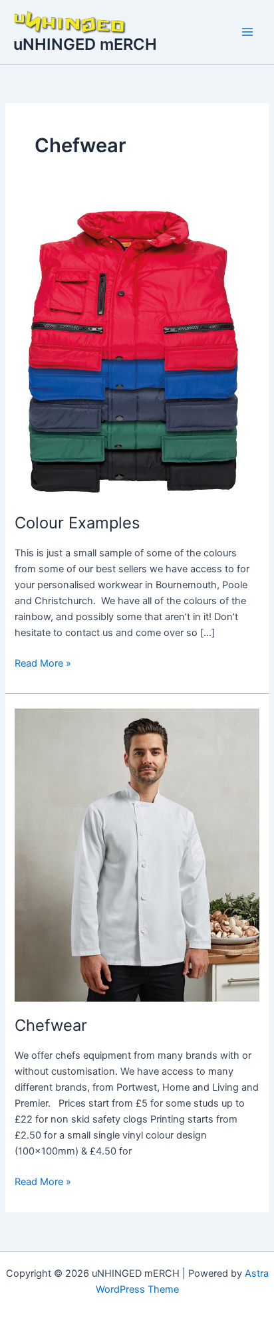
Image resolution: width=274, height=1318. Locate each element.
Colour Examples (77, 522)
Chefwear (51, 1025)
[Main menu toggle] (247, 32)
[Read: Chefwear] (137, 854)
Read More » (43, 662)
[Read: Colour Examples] (137, 352)
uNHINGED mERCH (85, 44)
